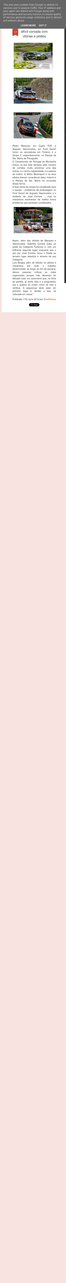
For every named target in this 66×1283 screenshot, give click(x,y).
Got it (43, 25)
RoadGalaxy (50, 299)
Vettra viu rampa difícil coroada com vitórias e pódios (34, 31)
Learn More (28, 25)
